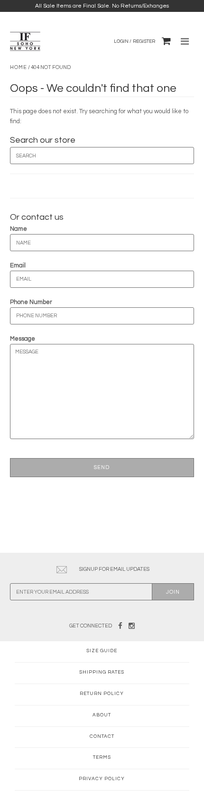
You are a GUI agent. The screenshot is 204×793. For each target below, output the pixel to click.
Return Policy (102, 693)
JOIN (173, 592)
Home (18, 67)
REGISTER (144, 41)
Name (18, 228)
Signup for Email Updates (114, 569)
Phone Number (31, 302)
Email (18, 265)
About (102, 715)
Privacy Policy (102, 778)
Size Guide (101, 650)
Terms (102, 757)
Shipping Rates (101, 672)
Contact (102, 736)
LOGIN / (122, 41)
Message (22, 338)
